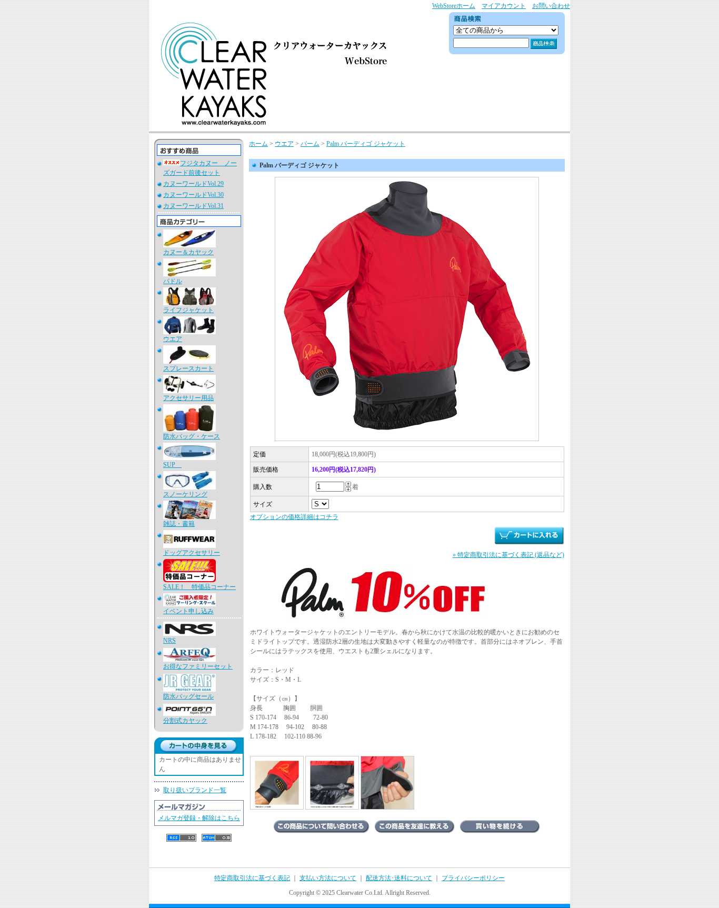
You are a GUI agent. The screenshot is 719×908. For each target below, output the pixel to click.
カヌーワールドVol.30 (193, 194)
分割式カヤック (185, 720)
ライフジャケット (188, 310)
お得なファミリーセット (198, 666)
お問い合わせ (551, 5)
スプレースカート (188, 368)
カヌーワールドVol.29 (193, 183)
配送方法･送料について (399, 878)
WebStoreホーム (453, 5)
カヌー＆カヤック (188, 252)
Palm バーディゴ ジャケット (365, 143)
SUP (172, 464)
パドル (172, 281)
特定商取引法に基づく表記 (252, 878)
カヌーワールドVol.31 (193, 205)
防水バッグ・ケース (191, 436)
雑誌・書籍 (179, 523)
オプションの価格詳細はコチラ (294, 517)
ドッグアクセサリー (191, 552)
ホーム (258, 143)
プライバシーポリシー (473, 878)
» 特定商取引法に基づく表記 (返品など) (508, 554)
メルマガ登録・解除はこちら (199, 818)
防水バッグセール (188, 696)
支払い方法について (327, 878)
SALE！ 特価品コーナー (199, 587)
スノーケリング (185, 494)
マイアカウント (504, 5)
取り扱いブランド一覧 (194, 790)
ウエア (172, 339)
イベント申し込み (188, 611)
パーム (310, 143)
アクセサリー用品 (188, 398)
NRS (169, 640)
